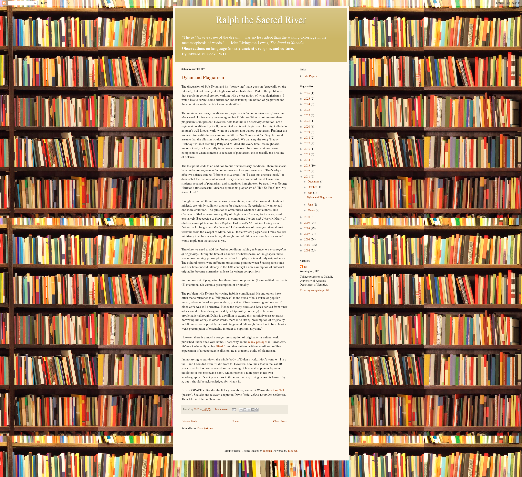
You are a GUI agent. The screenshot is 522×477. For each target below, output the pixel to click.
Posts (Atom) (205, 428)
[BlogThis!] (245, 410)
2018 (307, 137)
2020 (307, 126)
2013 (307, 165)
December (314, 181)
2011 (307, 176)
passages (261, 342)
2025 (307, 98)
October (313, 187)
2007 (307, 234)
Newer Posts (189, 421)
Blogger (292, 451)
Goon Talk (278, 390)
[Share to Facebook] (253, 410)
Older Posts (279, 421)
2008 (307, 228)
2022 (307, 115)
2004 (307, 250)
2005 (307, 245)
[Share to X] (249, 410)
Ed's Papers (310, 76)
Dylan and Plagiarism (202, 77)
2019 (307, 132)
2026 (307, 93)
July (310, 193)
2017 (307, 143)
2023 (307, 110)
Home (235, 421)
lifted (219, 346)
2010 (307, 217)
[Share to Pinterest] (256, 410)
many (251, 342)
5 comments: (222, 409)
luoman (267, 451)
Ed (305, 267)
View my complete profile (315, 290)
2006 (307, 239)
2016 (307, 149)
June (311, 204)
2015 (307, 154)
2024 (307, 104)
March (312, 210)
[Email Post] (234, 409)
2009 (307, 223)
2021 (307, 121)
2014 (307, 160)
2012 (307, 171)
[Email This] (241, 410)
